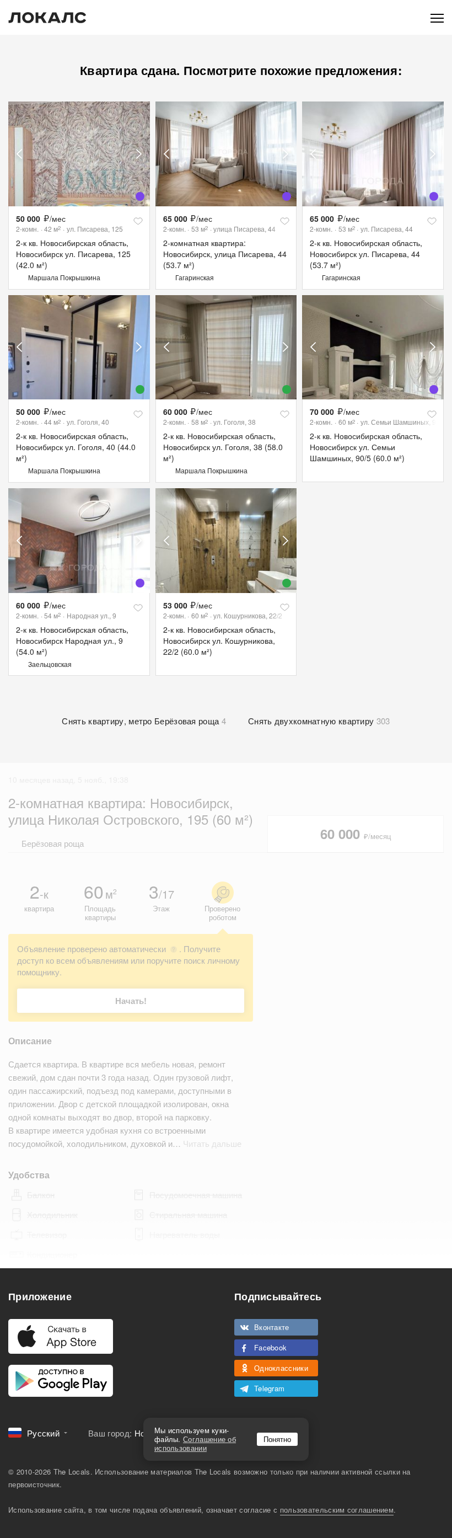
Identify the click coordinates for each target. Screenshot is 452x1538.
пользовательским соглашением (337, 1509)
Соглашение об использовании (195, 1443)
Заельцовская (50, 664)
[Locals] (47, 17)
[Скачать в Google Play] (60, 1381)
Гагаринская (194, 277)
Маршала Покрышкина (64, 277)
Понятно (277, 1439)
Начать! (131, 1001)
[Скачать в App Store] (60, 1336)
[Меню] (437, 17)
